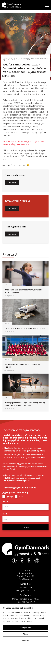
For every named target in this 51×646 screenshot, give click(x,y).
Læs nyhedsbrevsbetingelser (15, 480)
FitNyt (20, 496)
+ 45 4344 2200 (25, 587)
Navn (5, 501)
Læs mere (12, 182)
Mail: (5, 513)
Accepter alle (25, 627)
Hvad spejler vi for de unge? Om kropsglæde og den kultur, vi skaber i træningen (24, 403)
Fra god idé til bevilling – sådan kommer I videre (24, 328)
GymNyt (9, 496)
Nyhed (13, 58)
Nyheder (5, 58)
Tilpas (25, 634)
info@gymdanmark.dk (25, 590)
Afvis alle (25, 640)
